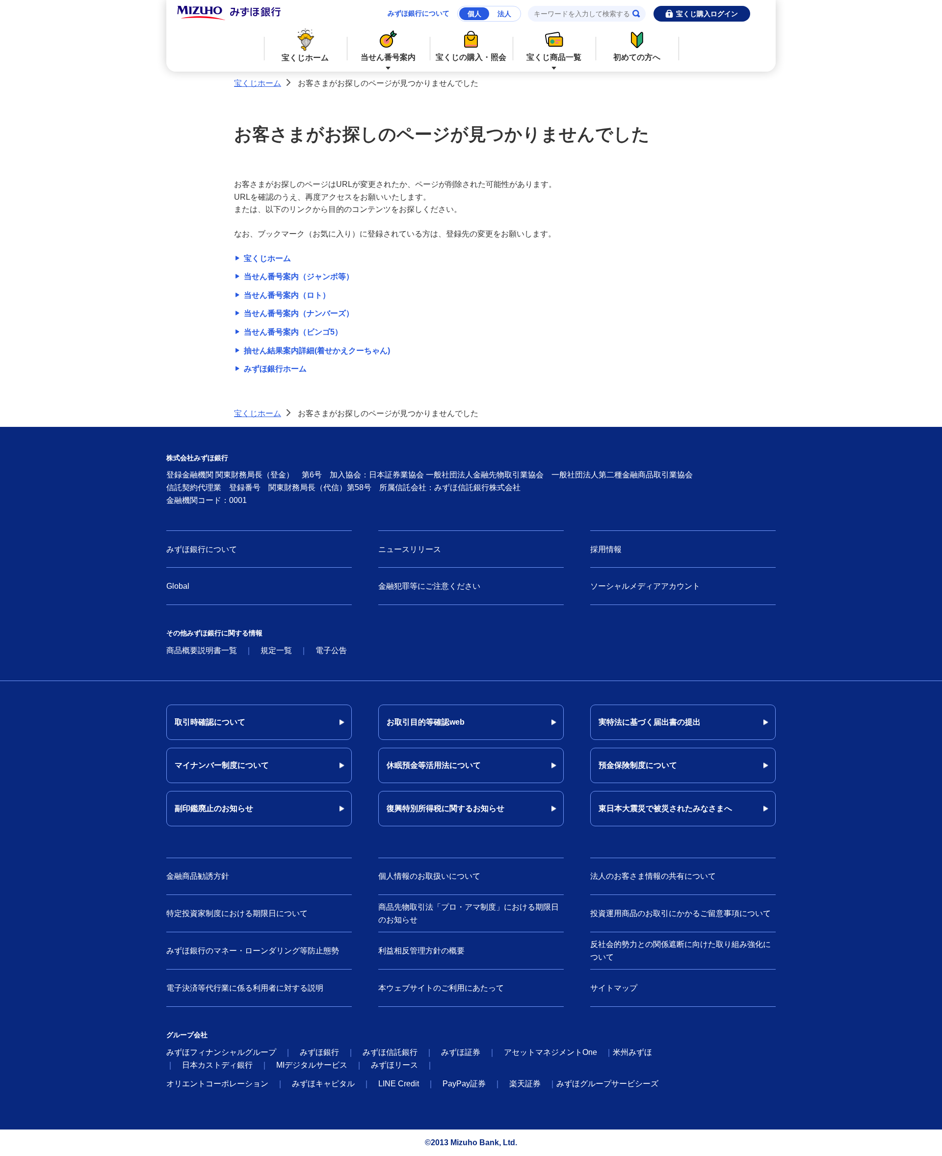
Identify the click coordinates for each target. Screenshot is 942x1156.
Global (177, 586)
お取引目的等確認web (426, 722)
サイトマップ (613, 988)
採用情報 (606, 549)
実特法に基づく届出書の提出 (650, 722)
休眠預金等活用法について (434, 765)
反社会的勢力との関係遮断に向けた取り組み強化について (680, 950)
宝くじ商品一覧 (553, 57)
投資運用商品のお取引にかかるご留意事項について (680, 913)
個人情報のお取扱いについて (429, 876)
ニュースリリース (409, 549)
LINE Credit (398, 1083)
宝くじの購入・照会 (471, 57)
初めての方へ (636, 57)
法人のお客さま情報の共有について (653, 876)
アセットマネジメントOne (550, 1052)
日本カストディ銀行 (217, 1065)
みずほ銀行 (319, 1052)
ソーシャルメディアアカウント (645, 586)
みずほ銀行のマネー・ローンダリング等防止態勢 (252, 950)
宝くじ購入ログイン (707, 14)
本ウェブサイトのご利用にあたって (441, 988)
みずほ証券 (460, 1052)
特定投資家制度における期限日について (237, 913)
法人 (504, 14)
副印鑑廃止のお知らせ (214, 808)
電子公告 (331, 650)
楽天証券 (525, 1083)
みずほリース (394, 1065)
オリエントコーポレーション (217, 1083)
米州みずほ (632, 1052)
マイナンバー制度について (222, 765)
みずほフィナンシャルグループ (221, 1052)
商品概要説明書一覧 (201, 650)
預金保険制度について (638, 765)
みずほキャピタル (323, 1083)
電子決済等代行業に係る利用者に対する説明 (244, 988)
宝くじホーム (305, 57)
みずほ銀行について (418, 13)
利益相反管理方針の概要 (421, 950)
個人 (474, 14)
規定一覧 (276, 650)
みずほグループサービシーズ (607, 1083)
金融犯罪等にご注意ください (429, 586)
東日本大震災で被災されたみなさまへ (665, 808)
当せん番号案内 (388, 57)
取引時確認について (210, 722)
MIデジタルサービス (311, 1065)
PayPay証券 (464, 1083)
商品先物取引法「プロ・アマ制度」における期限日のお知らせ (468, 913)
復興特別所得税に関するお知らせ (445, 808)
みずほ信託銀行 (390, 1052)
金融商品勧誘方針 (197, 876)
